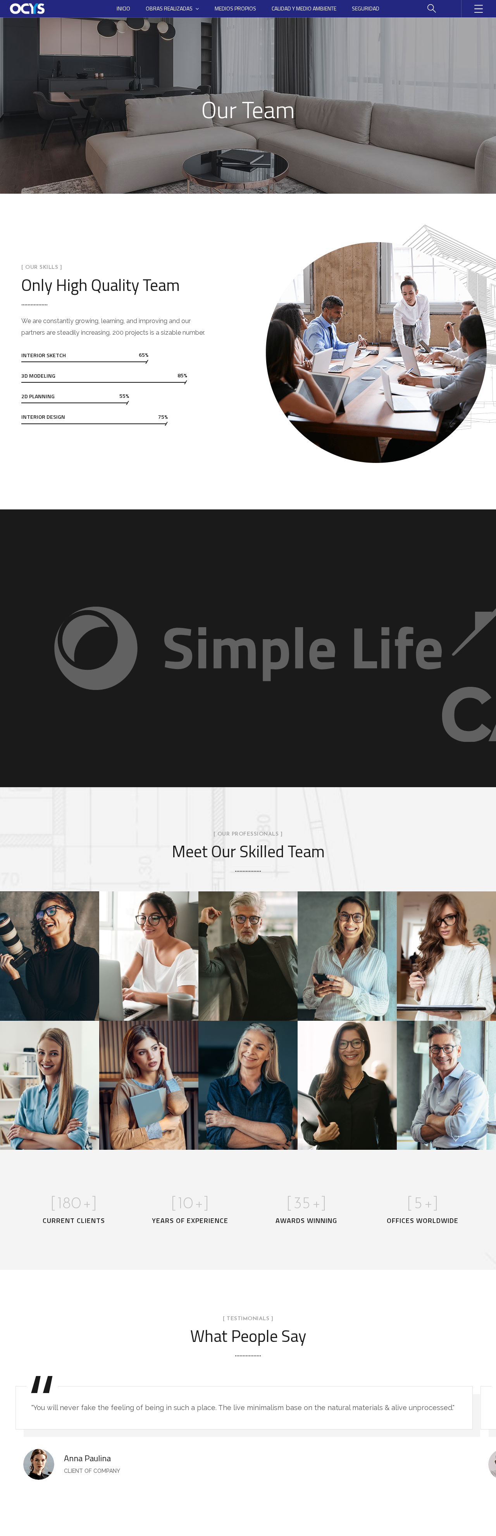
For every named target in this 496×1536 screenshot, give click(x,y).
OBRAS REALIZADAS (169, 8)
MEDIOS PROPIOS (235, 8)
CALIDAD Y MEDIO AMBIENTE (304, 8)
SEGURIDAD (365, 8)
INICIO (123, 8)
